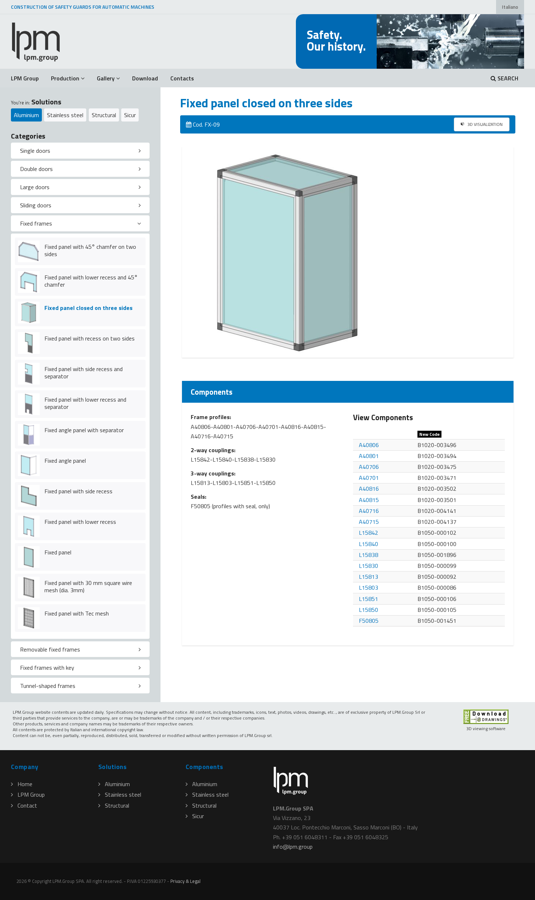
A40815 (369, 499)
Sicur (130, 115)
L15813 (368, 576)
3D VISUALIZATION (484, 124)
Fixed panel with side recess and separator (83, 373)
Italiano (510, 7)
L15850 (368, 609)
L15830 (368, 565)
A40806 (369, 445)
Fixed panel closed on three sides (88, 307)
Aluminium (26, 115)
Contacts (182, 78)
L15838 (368, 554)
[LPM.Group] (36, 41)
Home (24, 784)
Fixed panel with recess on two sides (89, 338)
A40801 (369, 455)
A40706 (369, 466)
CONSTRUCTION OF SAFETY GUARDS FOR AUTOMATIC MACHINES (82, 7)
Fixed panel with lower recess (80, 521)
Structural (104, 115)
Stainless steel (65, 115)
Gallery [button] (106, 78)
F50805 (369, 620)
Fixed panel (57, 552)
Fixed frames (36, 223)
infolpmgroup (293, 846)
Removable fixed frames (50, 649)
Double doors (36, 168)
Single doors (35, 150)
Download (145, 78)
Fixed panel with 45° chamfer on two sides (90, 250)
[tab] (80, 151)
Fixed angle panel (65, 460)
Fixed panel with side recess (78, 491)
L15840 (368, 543)
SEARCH (507, 78)
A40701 (369, 477)
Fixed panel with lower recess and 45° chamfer (91, 281)
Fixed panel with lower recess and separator (85, 403)
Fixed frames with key (47, 667)
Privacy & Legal (185, 881)
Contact (27, 805)
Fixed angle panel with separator (84, 430)
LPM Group (25, 78)
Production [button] (65, 78)
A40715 (369, 521)
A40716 (369, 510)
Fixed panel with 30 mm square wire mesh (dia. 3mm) (88, 586)
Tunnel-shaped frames (47, 685)
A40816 (369, 488)
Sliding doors (35, 205)
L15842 (368, 532)
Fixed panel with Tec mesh (76, 613)
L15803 (368, 587)
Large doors (34, 187)
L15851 (368, 598)
